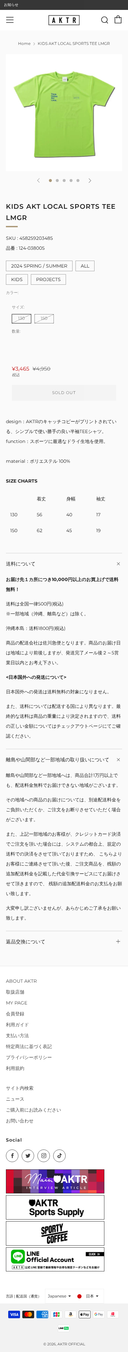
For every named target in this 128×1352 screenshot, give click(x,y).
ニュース (15, 1099)
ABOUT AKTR (21, 981)
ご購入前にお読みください (33, 1110)
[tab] (50, 180)
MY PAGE (16, 1003)
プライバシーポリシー (29, 1057)
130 (21, 318)
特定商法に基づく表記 (29, 1046)
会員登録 (15, 1014)
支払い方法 (17, 1036)
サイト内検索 (19, 1088)
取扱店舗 (15, 992)
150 (44, 318)
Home (24, 43)
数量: (16, 331)
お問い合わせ (19, 1121)
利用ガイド (17, 1025)
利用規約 (15, 1068)
